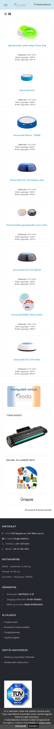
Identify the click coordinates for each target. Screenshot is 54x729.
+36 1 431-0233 (22, 544)
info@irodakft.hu (21, 538)
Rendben (33, 726)
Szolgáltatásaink (12, 632)
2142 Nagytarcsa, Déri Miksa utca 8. (27, 533)
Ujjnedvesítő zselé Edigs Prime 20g (27, 45)
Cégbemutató (11, 622)
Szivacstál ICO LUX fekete (27, 270)
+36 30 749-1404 (21, 549)
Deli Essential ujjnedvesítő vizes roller (27, 225)
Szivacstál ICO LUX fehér (27, 360)
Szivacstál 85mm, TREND (27, 135)
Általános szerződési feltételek (19, 657)
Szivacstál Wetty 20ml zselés (27, 315)
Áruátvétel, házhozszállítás (17, 627)
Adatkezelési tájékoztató (16, 662)
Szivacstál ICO (27, 90)
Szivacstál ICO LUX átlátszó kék (27, 180)
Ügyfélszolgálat (11, 637)
